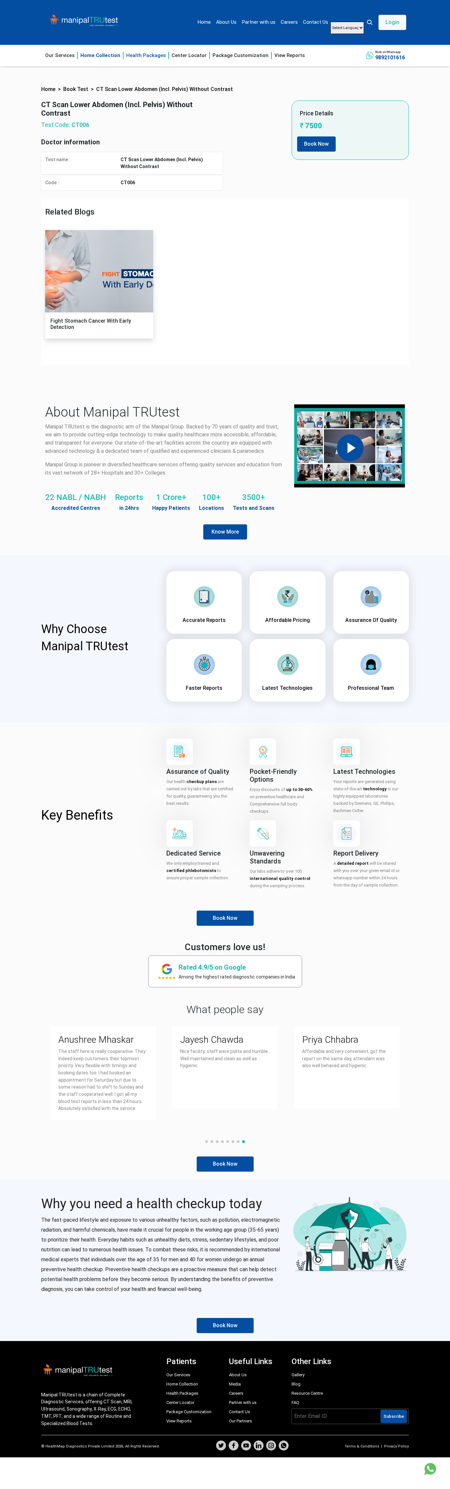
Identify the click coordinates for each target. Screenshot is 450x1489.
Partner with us (258, 22)
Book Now (316, 144)
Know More (225, 532)
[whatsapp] (284, 1446)
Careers (289, 22)
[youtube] (246, 1446)
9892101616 (390, 57)
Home (204, 22)
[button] (386, 22)
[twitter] (221, 1446)
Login (392, 22)
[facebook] (234, 1446)
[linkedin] (259, 1446)
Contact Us (315, 22)
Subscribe (393, 1416)
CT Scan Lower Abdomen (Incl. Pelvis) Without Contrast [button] (164, 89)
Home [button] (48, 89)
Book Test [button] (75, 89)
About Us (226, 22)
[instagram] (271, 1446)
